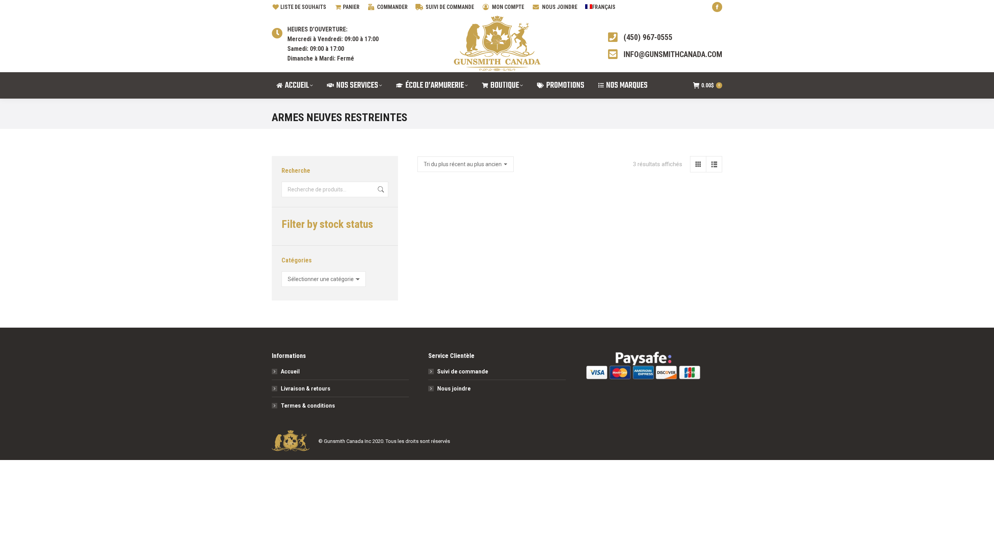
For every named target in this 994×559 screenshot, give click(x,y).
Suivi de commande (462, 371)
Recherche (380, 189)
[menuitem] (600, 7)
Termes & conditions (308, 406)
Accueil (290, 371)
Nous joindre (454, 388)
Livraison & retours (305, 388)
